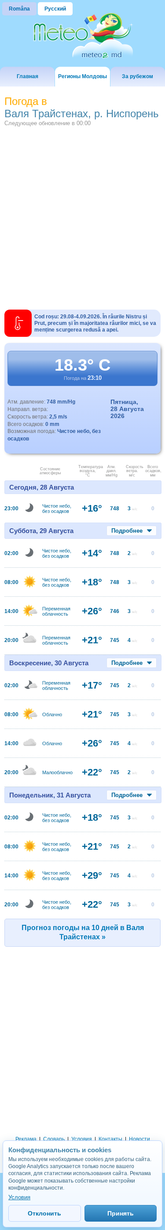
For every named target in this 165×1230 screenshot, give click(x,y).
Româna (19, 9)
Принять (120, 1213)
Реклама (26, 1139)
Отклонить (44, 1213)
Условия (81, 1139)
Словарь (54, 1139)
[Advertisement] (82, 213)
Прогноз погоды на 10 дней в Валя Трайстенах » (83, 932)
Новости (139, 1139)
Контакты (110, 1139)
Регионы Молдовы (82, 76)
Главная (27, 76)
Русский (55, 9)
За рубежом (137, 76)
